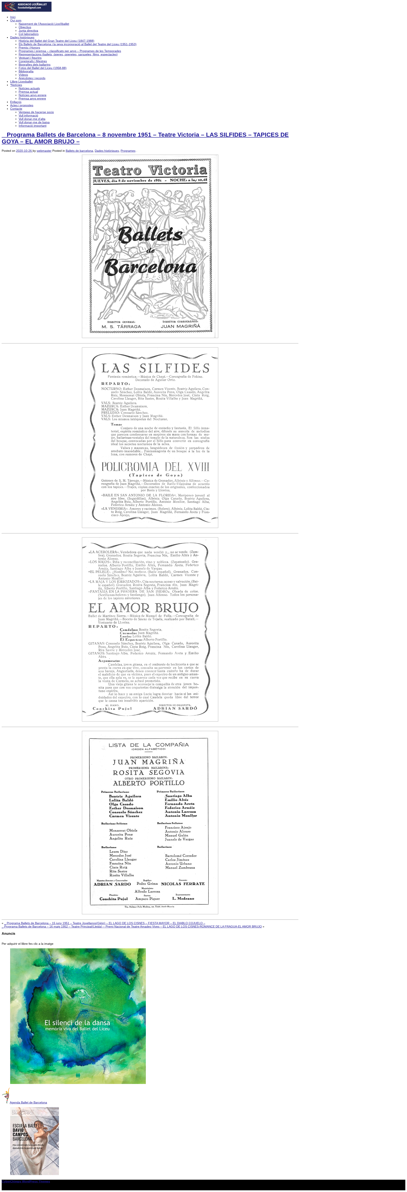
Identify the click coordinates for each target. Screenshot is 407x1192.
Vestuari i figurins (30, 57)
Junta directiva (28, 30)
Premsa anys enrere (32, 98)
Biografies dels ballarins (34, 64)
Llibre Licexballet (21, 81)
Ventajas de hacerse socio (36, 112)
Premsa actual (28, 91)
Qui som (15, 20)
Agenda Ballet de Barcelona (28, 1102)
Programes (128, 150)
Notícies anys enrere (32, 95)
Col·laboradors (29, 34)
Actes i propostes (21, 105)
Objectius (25, 27)
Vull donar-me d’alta (32, 119)
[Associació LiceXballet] (27, 10)
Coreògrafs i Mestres (33, 61)
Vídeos (23, 74)
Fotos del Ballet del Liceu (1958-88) (43, 68)
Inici (12, 17)
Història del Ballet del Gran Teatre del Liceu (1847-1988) (56, 40)
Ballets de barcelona (79, 150)
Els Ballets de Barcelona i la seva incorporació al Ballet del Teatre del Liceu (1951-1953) (78, 44)
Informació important (32, 125)
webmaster (44, 150)
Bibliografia (26, 71)
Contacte (16, 108)
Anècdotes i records (32, 78)
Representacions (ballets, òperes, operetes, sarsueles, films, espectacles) (68, 54)
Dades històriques (22, 37)
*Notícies (16, 85)
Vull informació (28, 115)
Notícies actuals (29, 88)
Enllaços (15, 102)
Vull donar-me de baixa (34, 122)
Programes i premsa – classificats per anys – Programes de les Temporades (70, 51)
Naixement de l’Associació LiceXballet (44, 23)
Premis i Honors (29, 47)
